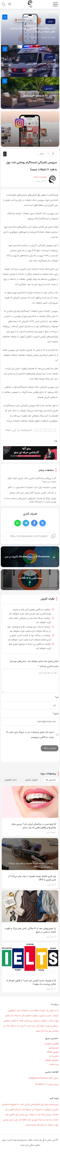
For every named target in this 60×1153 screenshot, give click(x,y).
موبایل (50, 21)
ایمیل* (55, 713)
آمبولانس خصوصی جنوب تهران (41, 63)
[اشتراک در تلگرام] (26, 523)
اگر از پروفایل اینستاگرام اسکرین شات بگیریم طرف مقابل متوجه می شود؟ (32, 30)
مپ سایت (53, 1064)
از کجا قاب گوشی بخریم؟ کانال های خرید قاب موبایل (32, 493)
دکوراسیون (49, 88)
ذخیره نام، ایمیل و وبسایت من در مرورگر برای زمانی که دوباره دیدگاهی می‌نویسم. (30, 734)
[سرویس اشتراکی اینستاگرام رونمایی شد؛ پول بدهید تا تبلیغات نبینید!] (30, 129)
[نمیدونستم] (30, 4)
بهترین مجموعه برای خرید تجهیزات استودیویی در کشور (32, 487)
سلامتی (50, 56)
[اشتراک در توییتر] (42, 523)
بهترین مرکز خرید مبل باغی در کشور (39, 95)
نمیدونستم (53, 1047)
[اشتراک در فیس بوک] (34, 523)
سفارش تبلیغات (51, 1060)
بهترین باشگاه (52, 1052)
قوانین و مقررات (51, 1043)
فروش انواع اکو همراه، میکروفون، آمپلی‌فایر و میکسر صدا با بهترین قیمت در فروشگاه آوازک (30, 500)
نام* (56, 697)
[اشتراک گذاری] (9, 4)
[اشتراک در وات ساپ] (17, 523)
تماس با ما (53, 1056)
